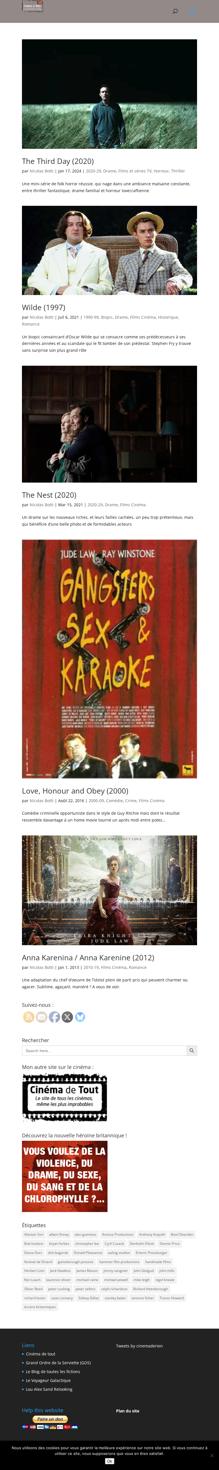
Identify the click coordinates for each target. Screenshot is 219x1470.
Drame (109, 171)
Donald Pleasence (88, 1252)
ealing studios (119, 1252)
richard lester (35, 1298)
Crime (131, 800)
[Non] (212, 1455)
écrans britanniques (40, 1306)
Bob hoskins (33, 1243)
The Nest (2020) (49, 495)
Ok (109, 1461)
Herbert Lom (34, 1270)
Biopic (107, 317)
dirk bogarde (58, 1252)
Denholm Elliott (142, 1243)
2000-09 (96, 800)
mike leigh (141, 1279)
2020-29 (93, 171)
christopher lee (87, 1243)
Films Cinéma (143, 317)
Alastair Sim (33, 1234)
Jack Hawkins (60, 1270)
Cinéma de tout (40, 1354)
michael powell (116, 1279)
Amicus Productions (117, 1234)
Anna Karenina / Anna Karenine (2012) (88, 957)
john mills (167, 1270)
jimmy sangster (116, 1270)
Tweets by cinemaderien (139, 1346)
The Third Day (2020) (58, 161)
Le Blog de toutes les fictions (53, 1371)
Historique (168, 317)
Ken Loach (32, 1279)
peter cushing (59, 1288)
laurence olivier (58, 1279)
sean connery (62, 1298)
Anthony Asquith (152, 1234)
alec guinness (85, 1234)
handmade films (158, 1261)
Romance (31, 324)
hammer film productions (119, 1261)
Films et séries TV (134, 171)
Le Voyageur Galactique (48, 1380)
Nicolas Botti (42, 171)
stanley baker (115, 1298)
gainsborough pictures (76, 1261)
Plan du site (127, 1411)
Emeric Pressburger (151, 1252)
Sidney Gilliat (88, 1298)
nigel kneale (165, 1279)
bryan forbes (59, 1243)
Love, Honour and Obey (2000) (75, 791)
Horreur (161, 171)
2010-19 (91, 967)
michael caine (87, 1279)
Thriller (178, 171)
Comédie (114, 800)
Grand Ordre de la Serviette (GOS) (58, 1362)
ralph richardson (114, 1288)
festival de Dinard (38, 1261)
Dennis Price (170, 1243)
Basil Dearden (182, 1234)
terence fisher (143, 1298)
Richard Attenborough (150, 1288)
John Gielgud (144, 1270)
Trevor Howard (172, 1298)
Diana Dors (33, 1252)
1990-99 (91, 317)
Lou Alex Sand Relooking (49, 1389)
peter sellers (86, 1288)
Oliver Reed (33, 1288)
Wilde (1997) (43, 307)
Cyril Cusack (114, 1243)
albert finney (59, 1234)
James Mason (87, 1270)
